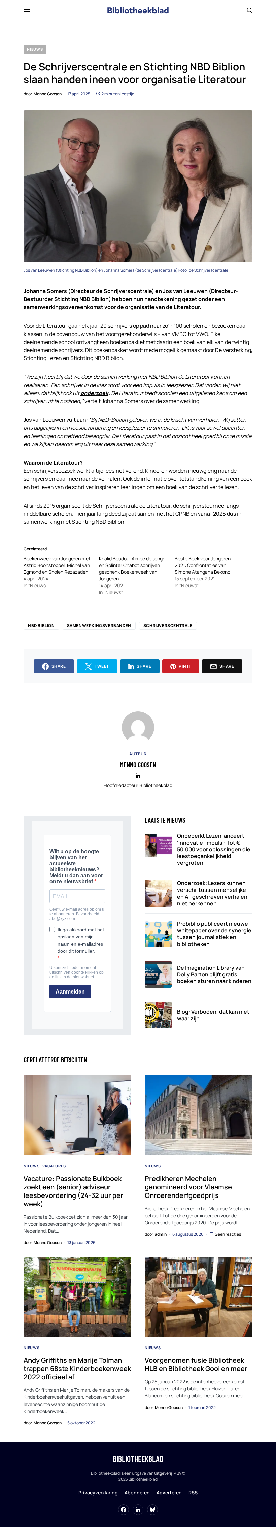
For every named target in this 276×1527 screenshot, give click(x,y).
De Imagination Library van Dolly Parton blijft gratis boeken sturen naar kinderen (214, 974)
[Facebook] (123, 1509)
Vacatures (54, 1165)
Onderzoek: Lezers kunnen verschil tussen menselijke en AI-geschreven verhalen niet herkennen (212, 893)
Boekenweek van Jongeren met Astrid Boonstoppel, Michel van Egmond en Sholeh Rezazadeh (57, 565)
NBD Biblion (41, 625)
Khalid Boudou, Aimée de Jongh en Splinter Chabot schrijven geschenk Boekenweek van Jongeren (132, 568)
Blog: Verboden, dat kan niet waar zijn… (213, 1015)
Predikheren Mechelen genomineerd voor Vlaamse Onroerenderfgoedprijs (188, 1187)
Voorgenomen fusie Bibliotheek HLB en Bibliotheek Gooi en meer (196, 1364)
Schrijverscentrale (168, 625)
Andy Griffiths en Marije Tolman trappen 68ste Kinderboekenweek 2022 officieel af (77, 1368)
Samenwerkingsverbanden (99, 625)
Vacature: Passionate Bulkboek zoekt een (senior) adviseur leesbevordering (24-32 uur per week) (73, 1191)
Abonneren (137, 1492)
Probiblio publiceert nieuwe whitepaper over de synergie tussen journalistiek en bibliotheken (214, 934)
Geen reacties (228, 1234)
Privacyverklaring (98, 1492)
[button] (27, 10)
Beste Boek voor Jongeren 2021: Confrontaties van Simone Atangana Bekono (203, 565)
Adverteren (169, 1492)
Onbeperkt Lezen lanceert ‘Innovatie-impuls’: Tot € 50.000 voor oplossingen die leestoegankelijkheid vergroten (213, 849)
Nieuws (35, 49)
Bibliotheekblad (138, 1459)
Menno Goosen (138, 765)
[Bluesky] (152, 1509)
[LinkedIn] (138, 1509)
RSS (193, 1492)
